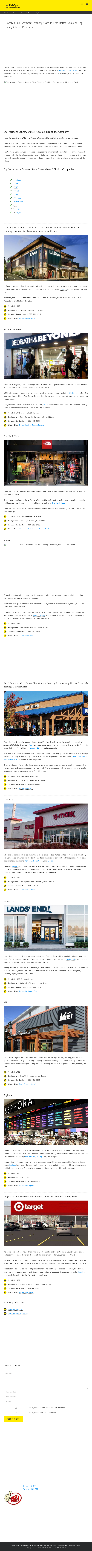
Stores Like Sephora (27, 1185)
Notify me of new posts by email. (42, 1412)
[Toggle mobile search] (82, 3)
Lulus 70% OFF (29, 1486)
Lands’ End (18, 201)
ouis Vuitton (30, 1156)
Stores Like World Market (18, 1313)
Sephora (17, 209)
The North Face (58, 503)
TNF (16, 187)
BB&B (17, 183)
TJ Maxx (17, 198)
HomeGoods (38, 861)
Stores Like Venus (26, 636)
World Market (74, 393)
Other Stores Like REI (27, 1084)
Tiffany (39, 1156)
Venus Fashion (39, 615)
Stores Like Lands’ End (28, 991)
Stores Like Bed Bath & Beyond (31, 425)
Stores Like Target (26, 1292)
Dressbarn (12, 759)
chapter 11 (34, 748)
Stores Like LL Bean (27, 318)
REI (15, 205)
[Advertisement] (46, 48)
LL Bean (17, 180)
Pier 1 (17, 194)
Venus (17, 191)
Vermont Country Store (68, 70)
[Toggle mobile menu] (87, 3)
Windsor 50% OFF (30, 1489)
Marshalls (28, 861)
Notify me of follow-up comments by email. (47, 1407)
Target (18, 212)
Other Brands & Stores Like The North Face (36, 529)
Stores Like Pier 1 (26, 788)
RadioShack (76, 756)
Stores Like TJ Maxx (27, 890)
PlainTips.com (8, 13)
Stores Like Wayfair (15, 1309)
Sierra (50, 861)
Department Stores (18, 13)
